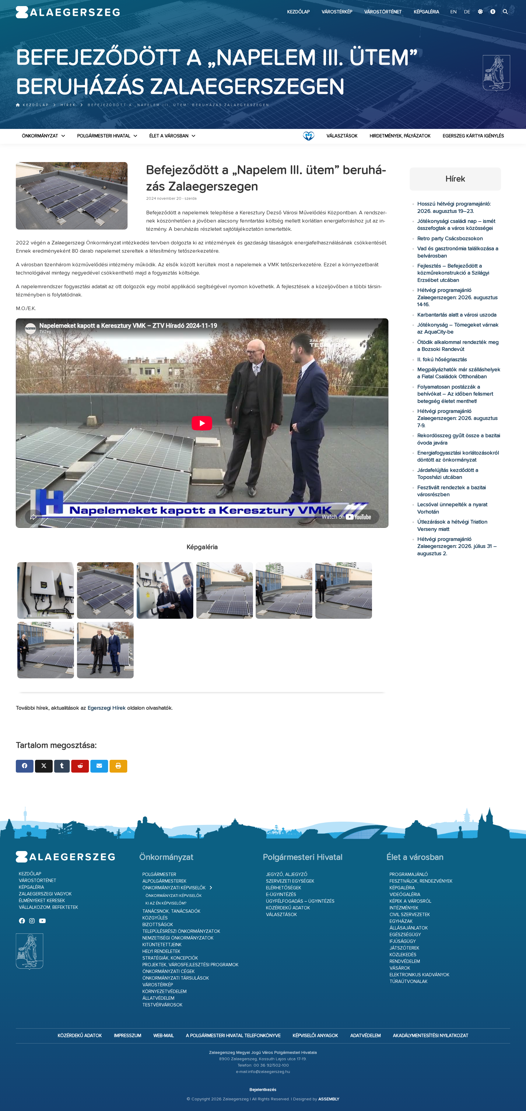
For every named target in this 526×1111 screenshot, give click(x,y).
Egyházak (401, 921)
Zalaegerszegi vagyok (45, 894)
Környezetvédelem (164, 991)
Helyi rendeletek (161, 951)
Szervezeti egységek (290, 881)
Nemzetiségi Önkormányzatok (178, 938)
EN (454, 12)
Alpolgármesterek (164, 881)
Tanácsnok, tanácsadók (171, 911)
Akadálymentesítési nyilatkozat (430, 1035)
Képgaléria (426, 12)
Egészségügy (405, 935)
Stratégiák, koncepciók (170, 958)
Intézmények (404, 908)
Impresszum (127, 1035)
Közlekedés (403, 955)
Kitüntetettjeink (162, 945)
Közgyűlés (155, 918)
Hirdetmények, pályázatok (400, 136)
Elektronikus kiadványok (420, 975)
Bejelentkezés (263, 1090)
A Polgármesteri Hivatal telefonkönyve (233, 1035)
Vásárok (400, 968)
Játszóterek (404, 948)
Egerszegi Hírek (107, 708)
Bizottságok (157, 924)
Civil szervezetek (410, 914)
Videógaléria (405, 894)
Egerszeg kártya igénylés (473, 136)
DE (467, 12)
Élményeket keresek (42, 900)
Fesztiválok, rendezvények (421, 881)
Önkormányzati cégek (168, 971)
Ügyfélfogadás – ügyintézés (300, 901)
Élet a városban (168, 136)
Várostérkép (337, 12)
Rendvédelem (405, 961)
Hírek (68, 105)
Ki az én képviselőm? (166, 903)
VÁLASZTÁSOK (342, 136)
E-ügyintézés (281, 894)
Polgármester (159, 874)
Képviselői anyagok (315, 1035)
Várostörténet (383, 12)
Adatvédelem (365, 1035)
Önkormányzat (40, 136)
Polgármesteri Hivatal (103, 136)
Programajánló (409, 874)
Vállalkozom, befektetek (48, 907)
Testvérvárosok (162, 1005)
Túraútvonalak (409, 981)
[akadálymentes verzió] (493, 12)
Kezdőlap (298, 12)
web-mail (163, 1035)
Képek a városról (410, 901)
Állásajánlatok (409, 928)
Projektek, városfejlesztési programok (190, 965)
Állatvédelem (158, 998)
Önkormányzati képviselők (174, 888)
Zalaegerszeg (68, 12)
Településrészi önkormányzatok (181, 931)
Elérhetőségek (283, 888)
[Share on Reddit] (80, 766)
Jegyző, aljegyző (286, 874)
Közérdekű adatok (288, 908)
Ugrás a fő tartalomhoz (495, 2)
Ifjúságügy (403, 941)
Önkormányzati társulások (175, 978)
